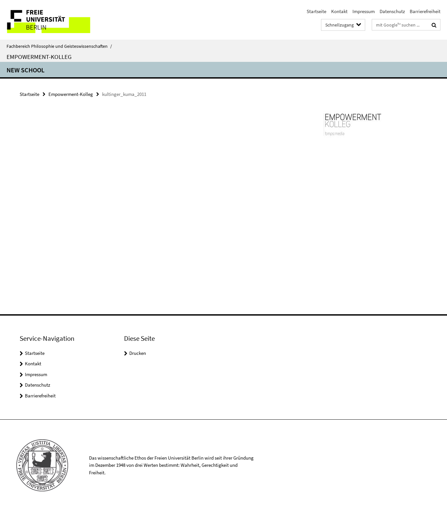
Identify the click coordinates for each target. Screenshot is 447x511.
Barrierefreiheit (425, 11)
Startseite (316, 11)
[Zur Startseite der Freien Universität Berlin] (55, 20)
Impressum (363, 11)
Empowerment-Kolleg (39, 57)
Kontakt (339, 11)
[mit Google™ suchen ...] (434, 25)
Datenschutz (392, 11)
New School (26, 70)
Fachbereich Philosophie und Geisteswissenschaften (59, 46)
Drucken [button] (137, 353)
